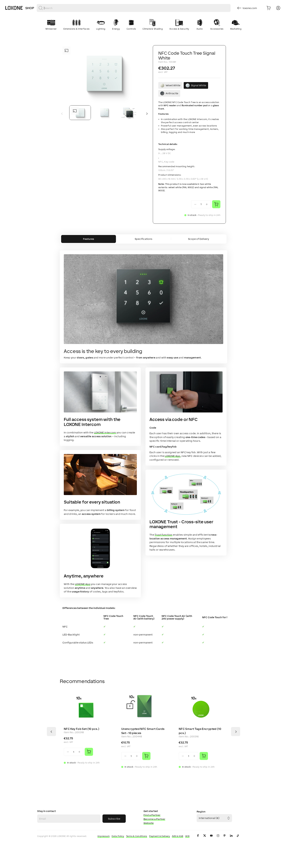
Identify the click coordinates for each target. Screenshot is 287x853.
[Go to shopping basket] (268, 8)
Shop (29, 8)
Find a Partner (152, 815)
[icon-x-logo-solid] (204, 838)
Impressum (103, 836)
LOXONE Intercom (105, 432)
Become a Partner (154, 819)
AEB (187, 836)
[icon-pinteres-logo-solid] (224, 838)
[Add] (89, 752)
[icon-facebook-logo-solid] (198, 838)
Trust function (163, 534)
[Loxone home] (14, 8)
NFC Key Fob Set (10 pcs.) (81, 729)
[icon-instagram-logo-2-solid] (218, 838)
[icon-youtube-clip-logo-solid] (211, 838)
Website (149, 823)
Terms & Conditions (136, 836)
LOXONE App (82, 584)
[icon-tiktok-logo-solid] (238, 838)
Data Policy (118, 836)
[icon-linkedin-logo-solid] (231, 838)
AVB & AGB (177, 836)
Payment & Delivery (159, 836)
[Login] (278, 8)
